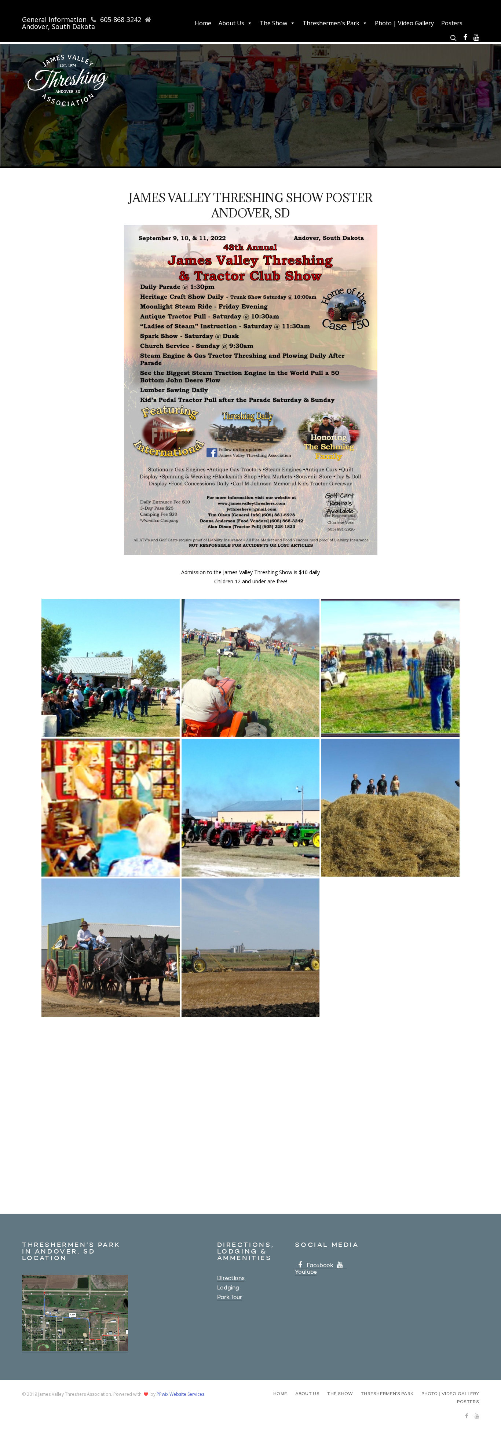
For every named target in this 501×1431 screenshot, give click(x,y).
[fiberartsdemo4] (110, 808)
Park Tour (229, 1297)
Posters (451, 23)
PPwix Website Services (180, 1394)
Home (203, 23)
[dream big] (390, 808)
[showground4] (251, 808)
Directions (231, 1278)
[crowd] (390, 668)
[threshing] (390, 947)
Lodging (228, 1288)
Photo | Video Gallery (404, 23)
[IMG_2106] (110, 1088)
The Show (273, 23)
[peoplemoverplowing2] (251, 668)
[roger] (110, 947)
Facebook (320, 1266)
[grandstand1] (110, 668)
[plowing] (251, 947)
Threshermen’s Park (387, 1394)
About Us (231, 23)
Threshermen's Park (331, 23)
